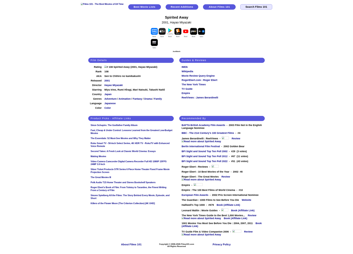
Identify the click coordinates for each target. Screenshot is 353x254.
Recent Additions (182, 7)
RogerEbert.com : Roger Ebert (199, 80)
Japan (108, 94)
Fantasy (137, 98)
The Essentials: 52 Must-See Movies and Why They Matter (121, 138)
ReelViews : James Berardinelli (200, 97)
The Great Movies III (101, 177)
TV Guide (187, 89)
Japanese (110, 103)
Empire (186, 93)
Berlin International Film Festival (201, 146)
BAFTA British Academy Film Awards (203, 125)
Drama (148, 98)
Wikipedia (187, 71)
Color (107, 108)
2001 (107, 80)
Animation (125, 98)
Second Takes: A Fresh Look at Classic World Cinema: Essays (123, 151)
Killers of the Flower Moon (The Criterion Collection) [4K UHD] (123, 203)
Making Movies (98, 156)
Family (158, 98)
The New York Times (194, 84)
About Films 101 (219, 7)
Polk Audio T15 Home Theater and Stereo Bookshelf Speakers (123, 182)
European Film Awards (195, 195)
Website (246, 200)
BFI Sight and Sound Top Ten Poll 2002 (205, 151)
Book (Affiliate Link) (228, 205)
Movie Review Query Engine (198, 75)
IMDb (185, 67)
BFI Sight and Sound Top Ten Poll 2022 (205, 161)
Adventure (110, 98)
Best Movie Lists (144, 7)
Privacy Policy (222, 244)
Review (237, 138)
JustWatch (176, 51)
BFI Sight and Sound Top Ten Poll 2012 (205, 156)
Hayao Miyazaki (113, 85)
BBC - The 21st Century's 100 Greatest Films (208, 133)
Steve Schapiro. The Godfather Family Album (114, 125)
